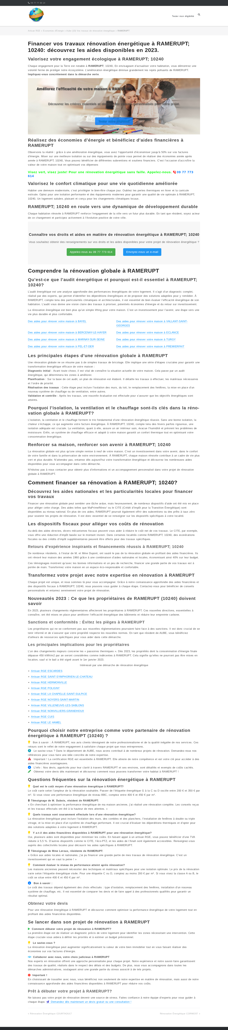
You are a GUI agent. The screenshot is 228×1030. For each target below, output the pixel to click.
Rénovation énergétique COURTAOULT (51, 1013)
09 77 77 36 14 (38, 3)
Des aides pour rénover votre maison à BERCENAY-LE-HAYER (67, 332)
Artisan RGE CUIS (42, 716)
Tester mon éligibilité (183, 16)
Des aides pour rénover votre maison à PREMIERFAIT (150, 346)
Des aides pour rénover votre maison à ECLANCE (147, 332)
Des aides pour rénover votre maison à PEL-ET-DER (61, 346)
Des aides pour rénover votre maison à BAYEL (57, 321)
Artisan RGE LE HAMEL (46, 722)
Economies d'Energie (53, 31)
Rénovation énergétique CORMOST (179, 1013)
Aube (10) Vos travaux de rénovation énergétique (90, 31)
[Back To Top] (220, 1022)
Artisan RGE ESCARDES (46, 671)
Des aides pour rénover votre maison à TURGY (146, 339)
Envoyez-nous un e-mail (142, 252)
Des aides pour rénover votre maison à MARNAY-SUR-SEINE (66, 339)
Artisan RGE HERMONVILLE (49, 682)
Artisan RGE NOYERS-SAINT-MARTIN (55, 699)
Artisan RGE (34, 31)
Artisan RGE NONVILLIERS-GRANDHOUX (57, 711)
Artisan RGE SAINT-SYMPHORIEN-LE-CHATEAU (62, 676)
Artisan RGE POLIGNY (45, 688)
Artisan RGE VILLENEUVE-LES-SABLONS (57, 705)
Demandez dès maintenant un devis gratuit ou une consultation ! (90, 1001)
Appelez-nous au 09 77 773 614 (91, 252)
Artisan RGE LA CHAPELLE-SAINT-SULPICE (59, 693)
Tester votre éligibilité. (114, 121)
